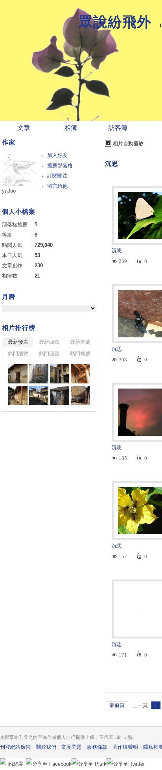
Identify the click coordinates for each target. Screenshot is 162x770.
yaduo (9, 191)
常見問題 (71, 747)
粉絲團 (16, 764)
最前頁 (117, 705)
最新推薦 (80, 342)
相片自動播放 (128, 143)
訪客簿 (118, 127)
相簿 (70, 127)
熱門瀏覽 (18, 354)
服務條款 (97, 747)
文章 (23, 127)
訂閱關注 (57, 176)
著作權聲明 (125, 747)
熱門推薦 (80, 354)
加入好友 (57, 155)
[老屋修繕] (18, 373)
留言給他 (57, 186)
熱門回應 (49, 354)
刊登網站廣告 (15, 747)
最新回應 (49, 342)
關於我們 (46, 747)
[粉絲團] (3, 761)
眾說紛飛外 (115, 22)
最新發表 (18, 342)
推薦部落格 (60, 165)
